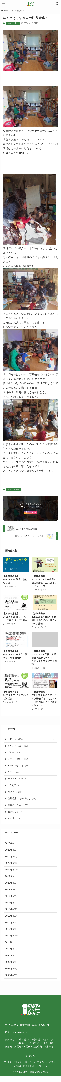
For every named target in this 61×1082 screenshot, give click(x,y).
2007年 (11, 968)
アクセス (8, 1062)
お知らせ (15, 739)
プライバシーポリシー (47, 1062)
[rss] (34, 1056)
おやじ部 (15, 792)
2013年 (11, 929)
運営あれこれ (18, 805)
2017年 (11, 902)
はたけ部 (15, 785)
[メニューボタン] (4, 4)
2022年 (11, 869)
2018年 (11, 896)
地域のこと (16, 811)
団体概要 (18, 1066)
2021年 (11, 876)
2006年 (11, 975)
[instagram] (30, 1056)
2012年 (11, 935)
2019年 (11, 889)
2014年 (11, 922)
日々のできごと (19, 765)
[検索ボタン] (57, 4)
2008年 (11, 962)
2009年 (11, 955)
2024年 (11, 856)
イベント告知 (13, 23)
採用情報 (18, 1062)
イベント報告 (18, 759)
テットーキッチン (19, 778)
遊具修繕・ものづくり (22, 798)
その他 (14, 818)
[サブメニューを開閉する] (54, 739)
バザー (14, 752)
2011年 (11, 942)
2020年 (11, 882)
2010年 (11, 948)
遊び (13, 772)
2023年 (11, 863)
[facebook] (26, 1056)
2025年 (11, 850)
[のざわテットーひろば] (30, 4)
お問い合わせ (29, 1062)
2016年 (11, 909)
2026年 (11, 843)
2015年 (11, 916)
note (45, 1066)
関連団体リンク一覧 (32, 1066)
